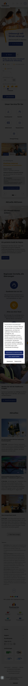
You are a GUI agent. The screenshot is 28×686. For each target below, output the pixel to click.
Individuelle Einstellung (14, 352)
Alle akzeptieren (14, 356)
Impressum (10, 361)
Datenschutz (18, 361)
